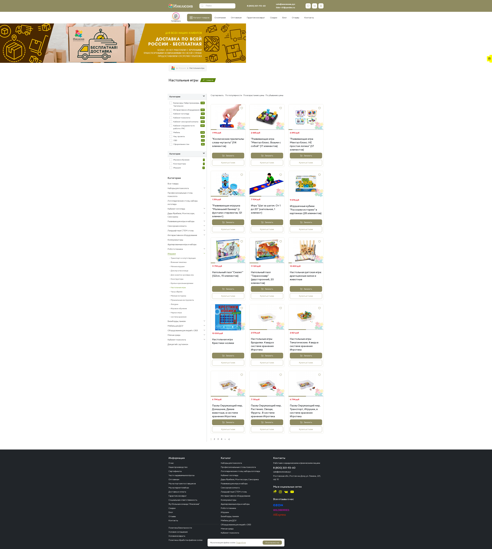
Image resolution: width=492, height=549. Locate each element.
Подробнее (241, 543)
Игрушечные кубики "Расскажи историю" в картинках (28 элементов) (306, 209)
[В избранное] (241, 108)
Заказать (230, 155)
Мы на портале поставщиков (182, 483)
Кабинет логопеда (229, 475)
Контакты (173, 520)
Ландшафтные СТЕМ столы (234, 492)
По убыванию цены (274, 95)
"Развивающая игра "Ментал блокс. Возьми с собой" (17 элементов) (266, 142)
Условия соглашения (178, 532)
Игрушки (225, 512)
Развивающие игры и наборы (234, 483)
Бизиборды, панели (230, 516)
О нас (171, 463)
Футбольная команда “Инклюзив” (184, 504)
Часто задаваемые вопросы (181, 475)
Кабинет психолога (230, 533)
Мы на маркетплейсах (178, 487)
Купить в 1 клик (228, 162)
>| (229, 439)
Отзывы (172, 516)
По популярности (233, 95)
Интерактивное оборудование (235, 496)
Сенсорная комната (230, 487)
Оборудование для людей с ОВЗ (236, 524)
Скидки (172, 508)
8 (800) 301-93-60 (256, 6)
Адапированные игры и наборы (235, 504)
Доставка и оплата (177, 492)
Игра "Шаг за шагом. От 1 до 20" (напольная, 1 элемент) (266, 209)
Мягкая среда (227, 528)
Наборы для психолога (231, 463)
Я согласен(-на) (272, 543)
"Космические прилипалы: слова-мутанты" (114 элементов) (228, 142)
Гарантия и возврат (177, 496)
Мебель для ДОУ (229, 520)
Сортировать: (217, 95)
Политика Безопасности (180, 528)
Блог (170, 512)
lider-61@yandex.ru (285, 7)
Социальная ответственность (182, 500)
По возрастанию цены (253, 95)
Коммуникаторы (228, 500)
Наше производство (178, 467)
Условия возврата (176, 536)
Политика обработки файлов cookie (185, 540)
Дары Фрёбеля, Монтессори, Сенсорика (240, 479)
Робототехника (228, 508)
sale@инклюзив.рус (285, 4)
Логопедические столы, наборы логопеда (240, 471)
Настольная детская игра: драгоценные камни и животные (306, 276)
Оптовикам (173, 479)
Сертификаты (175, 471)
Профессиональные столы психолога (238, 467)
